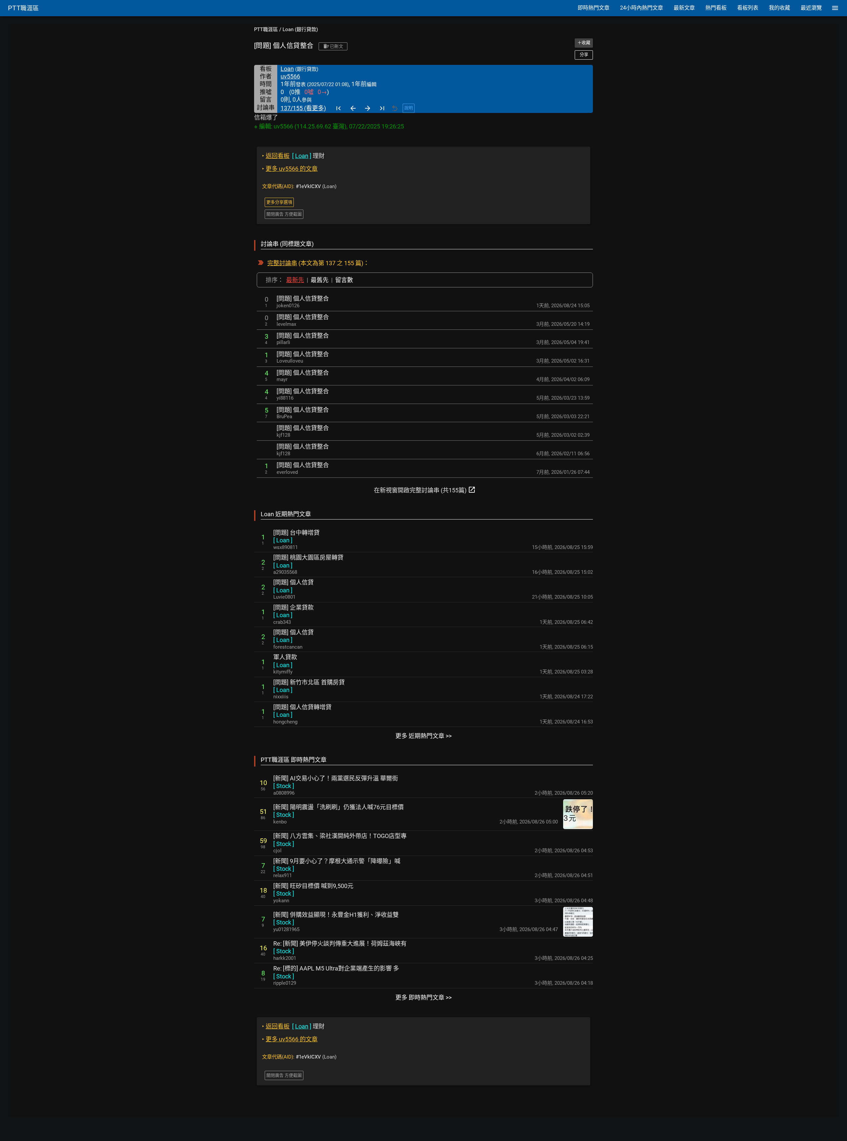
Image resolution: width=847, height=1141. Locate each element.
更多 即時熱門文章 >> (423, 997)
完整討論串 (282, 263)
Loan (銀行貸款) (300, 29)
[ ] (282, 540)
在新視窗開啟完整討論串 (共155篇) (425, 490)
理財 (293, 155)
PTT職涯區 (266, 29)
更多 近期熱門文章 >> (423, 735)
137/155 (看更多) (303, 108)
